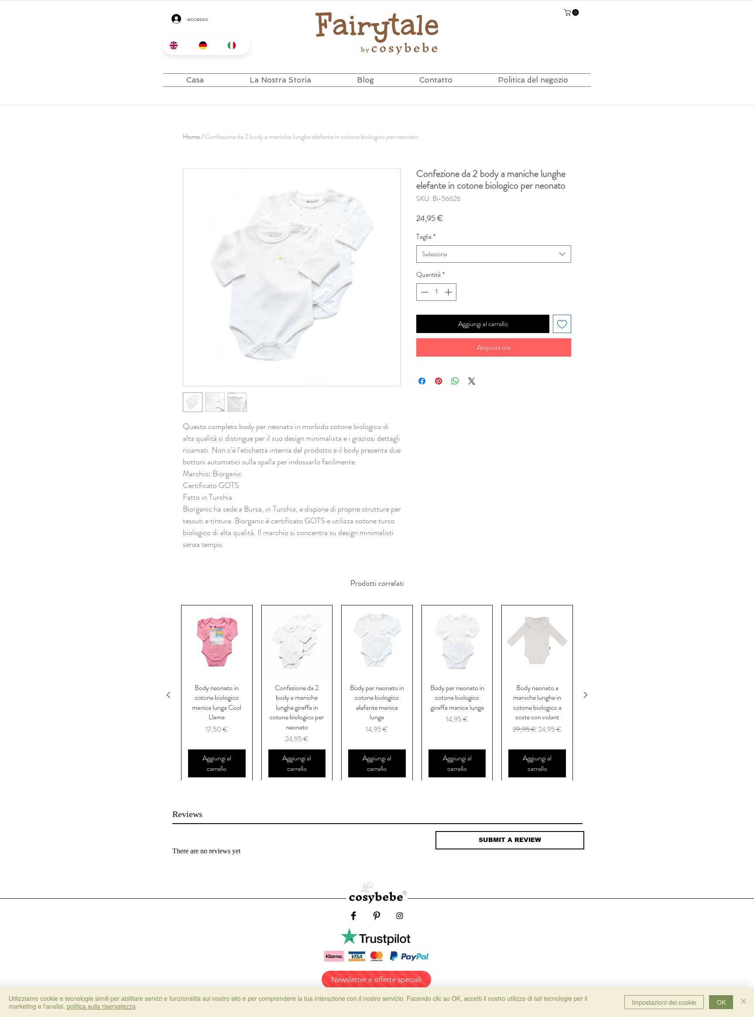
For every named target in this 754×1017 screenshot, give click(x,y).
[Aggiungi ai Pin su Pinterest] (438, 381)
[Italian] (235, 45)
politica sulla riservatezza (101, 1006)
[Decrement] (424, 292)
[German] (206, 45)
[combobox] (493, 254)
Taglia (425, 236)
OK (721, 1002)
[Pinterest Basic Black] (376, 915)
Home (191, 136)
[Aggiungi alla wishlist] (562, 324)
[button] (572, 12)
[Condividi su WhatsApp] (455, 381)
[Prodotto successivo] (585, 695)
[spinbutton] (436, 292)
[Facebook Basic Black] (353, 915)
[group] (377, 695)
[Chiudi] (743, 1002)
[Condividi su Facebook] (422, 381)
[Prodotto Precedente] (168, 695)
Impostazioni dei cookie (664, 1002)
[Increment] (449, 292)
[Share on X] (471, 381)
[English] (177, 45)
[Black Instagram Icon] (399, 915)
